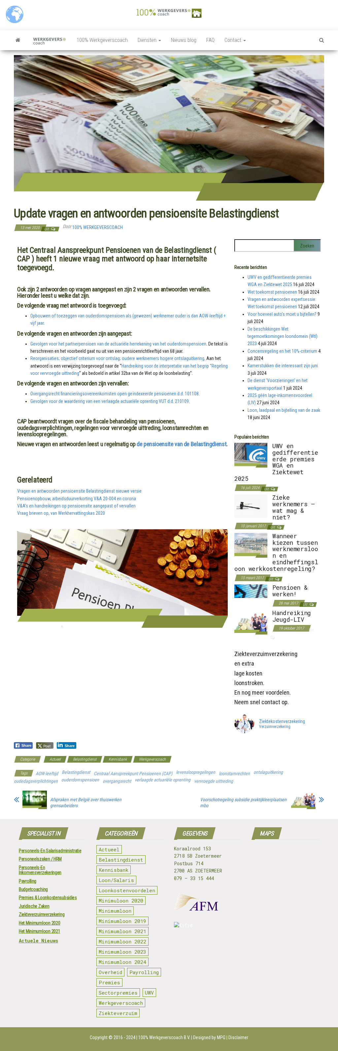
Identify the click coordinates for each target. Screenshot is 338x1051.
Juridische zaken (34, 906)
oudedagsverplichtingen (36, 781)
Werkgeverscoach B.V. (169, 1037)
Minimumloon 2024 (122, 962)
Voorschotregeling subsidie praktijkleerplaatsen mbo (243, 802)
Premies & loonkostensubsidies (48, 897)
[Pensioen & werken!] (250, 590)
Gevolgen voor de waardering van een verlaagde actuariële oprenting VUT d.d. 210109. (110, 401)
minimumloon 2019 (122, 921)
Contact (233, 40)
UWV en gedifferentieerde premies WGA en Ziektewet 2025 (276, 462)
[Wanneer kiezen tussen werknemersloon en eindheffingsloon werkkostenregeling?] (250, 544)
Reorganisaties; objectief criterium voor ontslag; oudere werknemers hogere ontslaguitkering (117, 358)
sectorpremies (118, 992)
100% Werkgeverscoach (102, 40)
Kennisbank (118, 759)
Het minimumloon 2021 (39, 931)
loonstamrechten (234, 773)
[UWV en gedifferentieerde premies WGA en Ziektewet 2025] (250, 454)
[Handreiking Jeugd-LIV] (250, 621)
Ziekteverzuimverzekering (41, 914)
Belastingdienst (84, 759)
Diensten (148, 40)
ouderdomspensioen (80, 779)
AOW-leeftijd (47, 773)
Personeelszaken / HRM (40, 859)
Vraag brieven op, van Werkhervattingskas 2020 (61, 513)
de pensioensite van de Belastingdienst (181, 444)
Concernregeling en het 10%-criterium (282, 351)
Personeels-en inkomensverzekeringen (40, 870)
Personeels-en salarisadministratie (50, 850)
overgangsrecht (117, 781)
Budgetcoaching (33, 889)
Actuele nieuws (38, 940)
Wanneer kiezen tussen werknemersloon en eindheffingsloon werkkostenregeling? (276, 552)
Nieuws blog (183, 40)
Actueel (55, 759)
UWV (149, 992)
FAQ (210, 40)
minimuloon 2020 (121, 900)
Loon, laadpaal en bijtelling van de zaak (284, 410)
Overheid (110, 972)
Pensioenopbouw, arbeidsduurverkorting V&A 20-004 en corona (76, 498)
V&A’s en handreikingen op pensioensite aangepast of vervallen (76, 506)
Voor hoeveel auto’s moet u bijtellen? (282, 314)
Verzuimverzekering (274, 727)
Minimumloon (115, 910)
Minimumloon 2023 (122, 951)
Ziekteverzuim (118, 1013)
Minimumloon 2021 (122, 931)
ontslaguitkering (268, 772)
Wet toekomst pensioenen (272, 292)
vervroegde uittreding (213, 781)
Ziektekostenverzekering (282, 721)
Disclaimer (238, 1037)
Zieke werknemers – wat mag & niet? (293, 507)
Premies (109, 982)
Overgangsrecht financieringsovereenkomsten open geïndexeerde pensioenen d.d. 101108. (115, 393)
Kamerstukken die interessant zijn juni (283, 365)
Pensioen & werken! (289, 590)
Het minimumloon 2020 (39, 923)
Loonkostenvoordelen (127, 890)
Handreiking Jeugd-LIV (291, 616)
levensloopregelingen (195, 772)
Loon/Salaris (116, 880)
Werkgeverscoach (152, 759)
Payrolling (27, 881)
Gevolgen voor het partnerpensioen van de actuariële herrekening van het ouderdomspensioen (118, 343)
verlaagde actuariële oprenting (162, 779)
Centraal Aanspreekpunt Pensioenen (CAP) (133, 773)
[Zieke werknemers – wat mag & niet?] (250, 505)
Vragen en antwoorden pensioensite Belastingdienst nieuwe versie (79, 491)
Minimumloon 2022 (122, 941)
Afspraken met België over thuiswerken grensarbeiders (85, 802)
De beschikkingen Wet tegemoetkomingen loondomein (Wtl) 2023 (283, 336)
